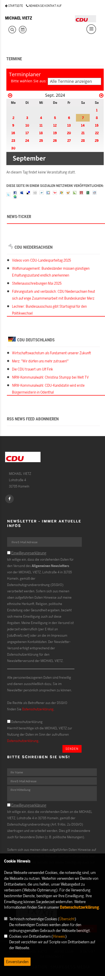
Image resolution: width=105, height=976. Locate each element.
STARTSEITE (15, 6)
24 (27, 140)
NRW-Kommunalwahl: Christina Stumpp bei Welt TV (50, 377)
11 (41, 125)
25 (41, 140)
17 (27, 133)
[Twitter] (8, 194)
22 (97, 133)
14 (83, 125)
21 (83, 133)
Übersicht (67, 918)
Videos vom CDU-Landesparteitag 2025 (41, 260)
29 (97, 140)
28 (83, 140)
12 (55, 125)
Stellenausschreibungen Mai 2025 (36, 283)
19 (55, 133)
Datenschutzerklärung (38, 709)
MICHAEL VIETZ (18, 18)
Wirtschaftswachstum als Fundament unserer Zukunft (51, 352)
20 (69, 133)
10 (27, 125)
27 (69, 140)
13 (69, 125)
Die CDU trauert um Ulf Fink (32, 369)
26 (55, 140)
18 (41, 133)
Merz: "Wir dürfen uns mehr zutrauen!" (40, 361)
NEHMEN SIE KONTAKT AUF (45, 6)
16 (13, 133)
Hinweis (59, 936)
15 (96, 125)
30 (13, 148)
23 (13, 140)
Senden (71, 749)
